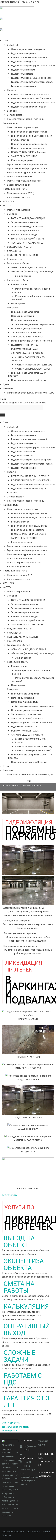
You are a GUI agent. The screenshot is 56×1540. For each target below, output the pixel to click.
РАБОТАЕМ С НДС (23, 1379)
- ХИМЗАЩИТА (44, 1476)
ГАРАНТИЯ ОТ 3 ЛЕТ (26, 1402)
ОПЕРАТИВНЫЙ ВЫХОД (27, 1329)
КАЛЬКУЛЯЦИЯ (26, 1306)
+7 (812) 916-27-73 (29, 2)
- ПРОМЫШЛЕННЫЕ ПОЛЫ (46, 1454)
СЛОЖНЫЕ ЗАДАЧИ (19, 1356)
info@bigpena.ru (10, 2)
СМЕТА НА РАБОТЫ (19, 1287)
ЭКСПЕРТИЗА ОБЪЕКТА (24, 1264)
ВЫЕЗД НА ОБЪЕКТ (19, 1241)
